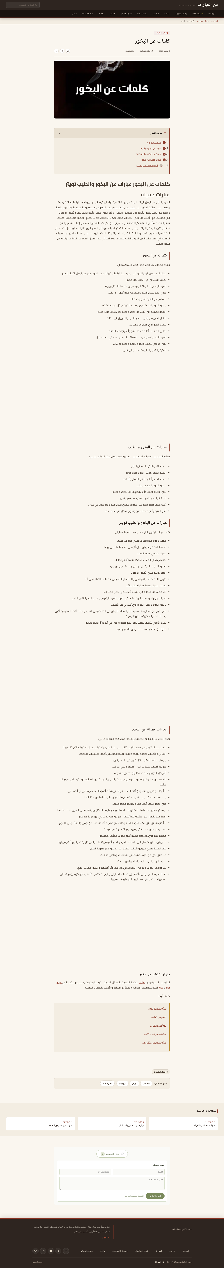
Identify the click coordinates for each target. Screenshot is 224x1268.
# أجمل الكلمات (161, 1072)
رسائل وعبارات (181, 14)
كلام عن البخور (158, 1017)
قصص (113, 14)
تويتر (160, 987)
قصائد (101, 14)
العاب (74, 14)
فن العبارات (159, 1262)
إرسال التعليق (155, 1196)
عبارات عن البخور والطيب (150, 148)
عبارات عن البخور (157, 1008)
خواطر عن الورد (158, 1025)
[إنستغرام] (43, 1251)
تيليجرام (122, 1083)
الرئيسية (211, 14)
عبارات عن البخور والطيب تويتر (148, 154)
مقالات (156, 14)
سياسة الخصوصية (120, 1251)
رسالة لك (196, 14)
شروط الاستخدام (141, 1251)
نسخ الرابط (107, 1083)
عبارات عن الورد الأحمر (154, 1034)
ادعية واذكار (126, 14)
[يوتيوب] (51, 1251)
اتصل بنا (159, 1251)
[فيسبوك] (66, 1251)
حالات (166, 14)
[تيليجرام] (35, 1251)
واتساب (146, 1083)
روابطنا (102, 1251)
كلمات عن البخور (154, 142)
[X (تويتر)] (58, 1251)
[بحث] (36, 5)
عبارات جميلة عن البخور (151, 159)
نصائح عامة (142, 14)
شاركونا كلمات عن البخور (147, 165)
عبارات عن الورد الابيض (154, 1042)
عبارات (142, 982)
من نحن (172, 1251)
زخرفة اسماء (87, 14)
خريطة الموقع (86, 1251)
